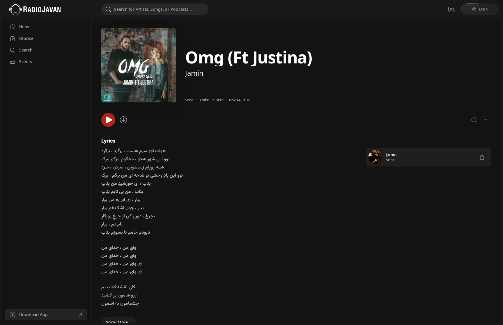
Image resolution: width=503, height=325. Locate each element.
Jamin (194, 73)
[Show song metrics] (474, 120)
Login (483, 9)
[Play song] (108, 120)
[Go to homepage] (35, 9)
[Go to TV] (451, 9)
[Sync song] (123, 120)
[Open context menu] (485, 120)
